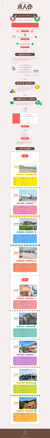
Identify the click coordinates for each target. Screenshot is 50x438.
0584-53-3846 (23, 180)
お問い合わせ (25, 433)
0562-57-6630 (23, 416)
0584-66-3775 (23, 209)
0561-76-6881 (23, 360)
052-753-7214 (23, 304)
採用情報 (25, 432)
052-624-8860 (23, 332)
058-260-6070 (23, 238)
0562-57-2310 (23, 388)
